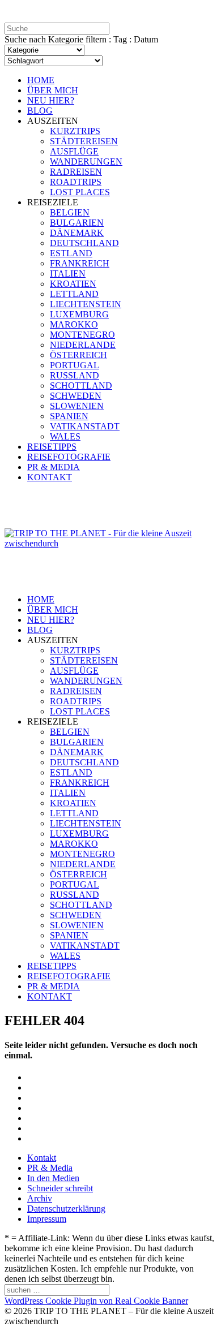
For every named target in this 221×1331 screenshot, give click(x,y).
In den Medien (53, 1178)
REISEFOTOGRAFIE (68, 457)
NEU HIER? (50, 100)
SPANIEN (69, 416)
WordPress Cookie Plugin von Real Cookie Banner (96, 1301)
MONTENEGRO (82, 334)
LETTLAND (74, 294)
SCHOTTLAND (81, 385)
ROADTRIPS (75, 182)
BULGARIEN (77, 222)
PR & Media (50, 1168)
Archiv (39, 1198)
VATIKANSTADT (85, 426)
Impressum (46, 1219)
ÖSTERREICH (78, 355)
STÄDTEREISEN (84, 141)
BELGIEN (70, 212)
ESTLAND (71, 253)
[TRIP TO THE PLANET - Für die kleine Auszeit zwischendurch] (110, 543)
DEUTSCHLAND (84, 243)
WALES (65, 436)
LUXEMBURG (79, 314)
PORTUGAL (74, 365)
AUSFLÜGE (74, 151)
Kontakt (41, 1157)
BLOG (40, 110)
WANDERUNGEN (86, 161)
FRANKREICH (79, 263)
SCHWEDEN (75, 395)
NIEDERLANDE (83, 345)
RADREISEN (76, 171)
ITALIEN (68, 273)
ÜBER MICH (52, 90)
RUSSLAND (74, 375)
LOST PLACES (80, 192)
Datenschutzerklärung (66, 1208)
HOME (40, 80)
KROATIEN (73, 283)
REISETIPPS (51, 446)
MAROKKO (74, 324)
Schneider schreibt (60, 1188)
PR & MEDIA (53, 467)
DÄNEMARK (77, 233)
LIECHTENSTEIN (85, 304)
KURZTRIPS (75, 131)
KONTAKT (49, 477)
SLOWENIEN (77, 406)
